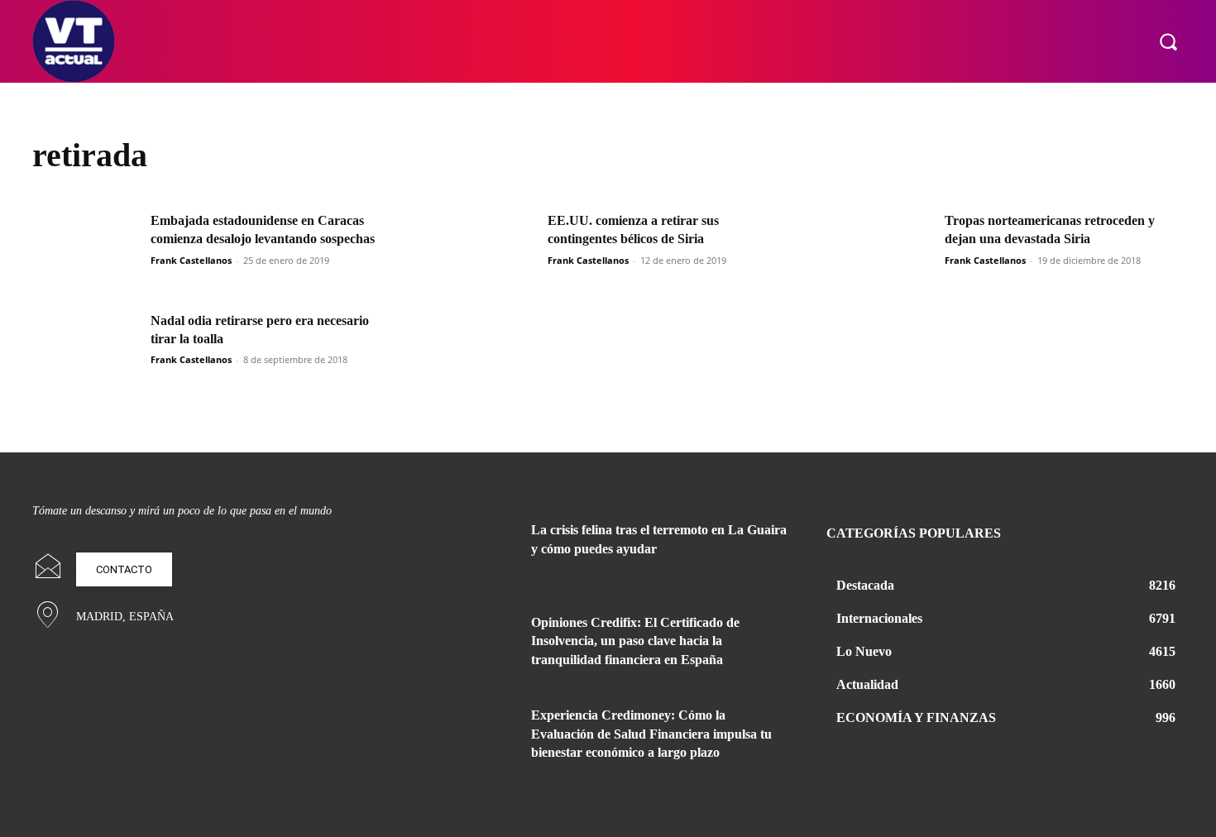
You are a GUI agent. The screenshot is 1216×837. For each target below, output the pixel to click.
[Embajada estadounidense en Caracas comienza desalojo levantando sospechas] (86, 249)
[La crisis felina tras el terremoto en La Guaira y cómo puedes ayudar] (474, 550)
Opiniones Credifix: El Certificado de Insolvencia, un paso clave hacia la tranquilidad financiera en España (635, 641)
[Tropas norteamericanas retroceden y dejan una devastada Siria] (880, 249)
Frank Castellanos (191, 260)
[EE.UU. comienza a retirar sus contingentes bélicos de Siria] (483, 249)
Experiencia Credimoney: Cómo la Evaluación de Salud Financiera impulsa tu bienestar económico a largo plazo (651, 733)
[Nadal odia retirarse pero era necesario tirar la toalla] (86, 349)
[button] (1168, 41)
